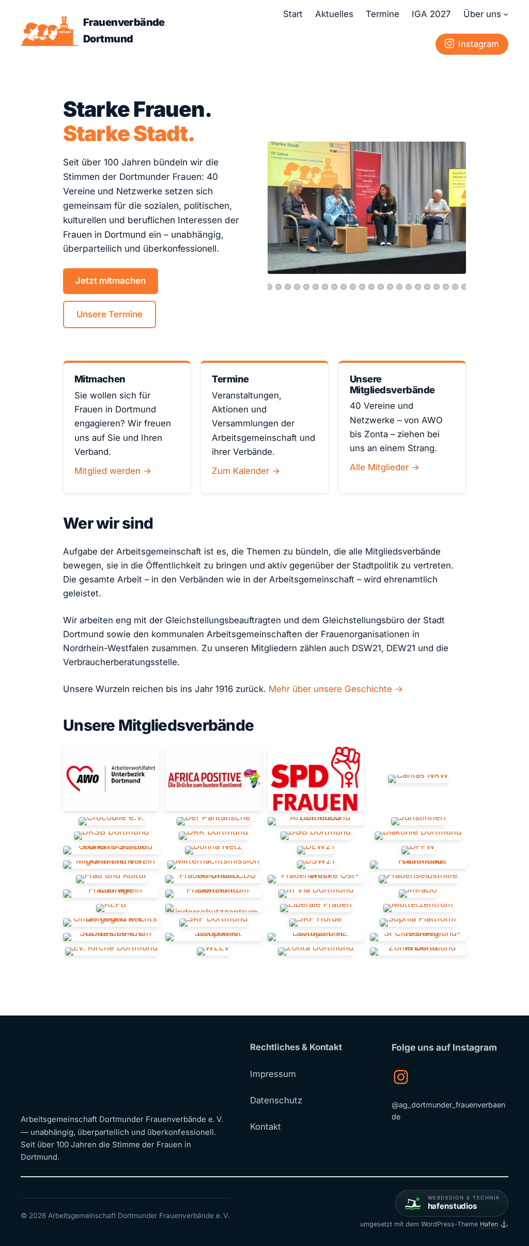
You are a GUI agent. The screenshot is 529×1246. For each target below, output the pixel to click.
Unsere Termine (109, 314)
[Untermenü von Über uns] (505, 14)
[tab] (269, 287)
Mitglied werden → (112, 471)
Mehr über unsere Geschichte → (336, 689)
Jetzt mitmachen (110, 280)
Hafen (489, 1224)
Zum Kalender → (246, 471)
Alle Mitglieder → (384, 467)
